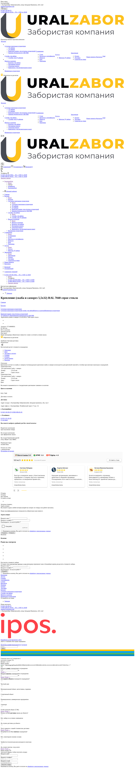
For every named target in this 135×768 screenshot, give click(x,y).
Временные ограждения (52, 310)
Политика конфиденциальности (11, 645)
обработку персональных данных (40, 531)
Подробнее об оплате (7, 451)
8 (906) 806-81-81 (14, 12)
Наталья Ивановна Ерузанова (103, 468)
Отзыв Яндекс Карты (19, 485)
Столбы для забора (18, 216)
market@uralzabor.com (7, 6)
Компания (4, 575)
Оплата (3, 586)
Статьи (3, 581)
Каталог (10, 199)
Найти (3, 648)
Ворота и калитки (17, 222)
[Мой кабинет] (2, 169)
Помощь (3, 585)
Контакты (4, 583)
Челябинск (11, 186)
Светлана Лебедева (26, 468)
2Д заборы (10, 315)
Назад (10, 183)
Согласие (24, 645)
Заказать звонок (6, 178)
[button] (14, 490)
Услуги (10, 249)
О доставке (4, 420)
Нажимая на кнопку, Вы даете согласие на (27, 531)
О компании (12, 236)
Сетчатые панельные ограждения (22, 204)
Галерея (3, 578)
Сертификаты (5, 580)
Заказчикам (11, 255)
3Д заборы (4, 315)
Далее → (3, 672)
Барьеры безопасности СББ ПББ (24, 315)
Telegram (9, 293)
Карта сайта (3, 643)
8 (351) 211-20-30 (6, 418)
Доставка (4, 588)
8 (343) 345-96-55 (6, 10)
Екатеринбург (12, 188)
